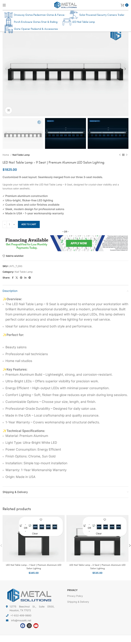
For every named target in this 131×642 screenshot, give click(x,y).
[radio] (35, 526)
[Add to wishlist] (41, 520)
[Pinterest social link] (21, 277)
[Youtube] (35, 625)
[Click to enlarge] (8, 110)
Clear (35, 533)
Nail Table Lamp (21, 154)
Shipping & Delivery (78, 601)
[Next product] (126, 155)
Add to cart (28, 224)
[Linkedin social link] (25, 277)
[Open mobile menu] (4, 5)
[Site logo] (65, 4)
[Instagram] (29, 625)
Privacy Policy (75, 595)
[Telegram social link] (29, 277)
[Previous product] (120, 155)
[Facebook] (22, 625)
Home (6, 154)
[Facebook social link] (12, 277)
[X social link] (16, 277)
